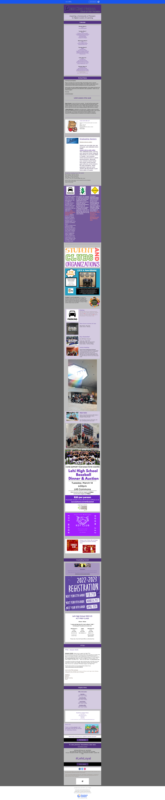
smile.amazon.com (71, 658)
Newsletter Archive (82, 746)
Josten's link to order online (87, 150)
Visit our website (82, 764)
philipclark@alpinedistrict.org (82, 792)
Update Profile (77, 791)
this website (74, 727)
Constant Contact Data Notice (85, 791)
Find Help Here (82, 739)
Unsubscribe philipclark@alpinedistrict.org (82, 789)
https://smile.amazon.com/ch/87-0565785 (74, 667)
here (68, 203)
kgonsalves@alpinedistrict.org (89, 719)
